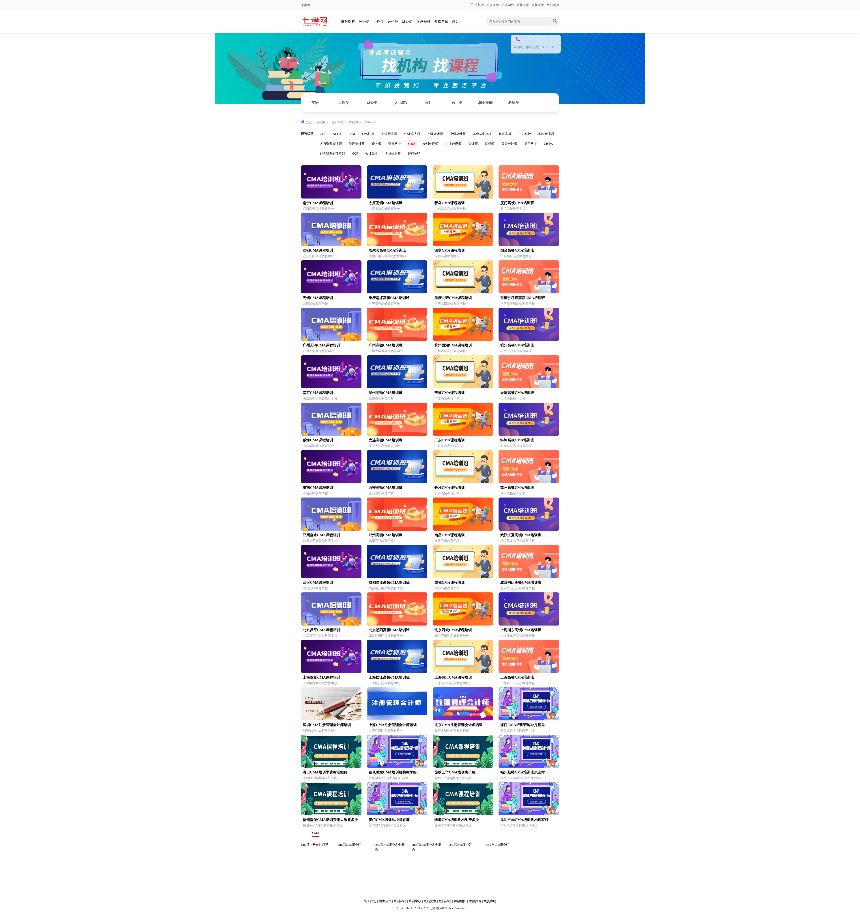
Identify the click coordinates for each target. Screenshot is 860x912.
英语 (315, 103)
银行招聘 (414, 153)
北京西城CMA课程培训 (453, 630)
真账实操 (505, 134)
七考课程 (337, 122)
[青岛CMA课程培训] (463, 197)
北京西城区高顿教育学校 (451, 635)
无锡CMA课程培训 (318, 298)
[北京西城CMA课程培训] (463, 624)
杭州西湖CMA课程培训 (453, 345)
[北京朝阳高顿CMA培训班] (397, 624)
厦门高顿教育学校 (512, 208)
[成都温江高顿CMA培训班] (397, 577)
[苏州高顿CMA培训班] (529, 482)
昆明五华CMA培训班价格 (454, 772)
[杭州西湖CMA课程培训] (463, 340)
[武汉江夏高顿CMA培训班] (529, 529)
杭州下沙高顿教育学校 (516, 351)
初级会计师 (435, 134)
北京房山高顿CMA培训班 (520, 582)
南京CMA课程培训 (318, 393)
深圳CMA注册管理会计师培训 (327, 725)
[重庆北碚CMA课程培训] (463, 292)
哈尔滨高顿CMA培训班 (387, 250)
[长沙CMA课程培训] (463, 482)
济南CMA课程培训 (318, 487)
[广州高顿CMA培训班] (397, 340)
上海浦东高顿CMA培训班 (520, 630)
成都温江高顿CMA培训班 (389, 582)
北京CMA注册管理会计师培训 (458, 725)
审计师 (473, 143)
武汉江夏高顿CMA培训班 (520, 535)
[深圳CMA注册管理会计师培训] (331, 719)
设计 (455, 21)
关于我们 (370, 901)
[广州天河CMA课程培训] (331, 340)
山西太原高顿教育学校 (384, 208)
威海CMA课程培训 (318, 440)
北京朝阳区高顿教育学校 (386, 635)
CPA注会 (368, 134)
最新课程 (537, 5)
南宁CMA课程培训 (318, 203)
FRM (351, 134)
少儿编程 (400, 103)
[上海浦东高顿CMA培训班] (529, 624)
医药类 (392, 21)
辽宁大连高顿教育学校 (384, 446)
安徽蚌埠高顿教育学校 (516, 446)
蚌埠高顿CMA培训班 (517, 440)
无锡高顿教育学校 (315, 303)
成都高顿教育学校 (447, 588)
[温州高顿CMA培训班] (397, 387)
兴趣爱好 (423, 21)
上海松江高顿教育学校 (384, 683)
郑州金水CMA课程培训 (321, 535)
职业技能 (485, 103)
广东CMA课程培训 (449, 440)
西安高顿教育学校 (381, 493)
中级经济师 (412, 134)
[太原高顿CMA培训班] (397, 197)
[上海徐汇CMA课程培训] (463, 672)
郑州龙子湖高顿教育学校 (320, 541)
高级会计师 (509, 143)
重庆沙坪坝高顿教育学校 (517, 303)
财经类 (407, 21)
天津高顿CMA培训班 (517, 393)
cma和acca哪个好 (349, 844)
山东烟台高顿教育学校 (516, 256)
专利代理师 (430, 143)
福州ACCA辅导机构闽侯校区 (323, 825)
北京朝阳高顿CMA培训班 (389, 630)
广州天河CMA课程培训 (321, 345)
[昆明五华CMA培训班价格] (463, 767)
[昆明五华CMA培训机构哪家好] (529, 814)
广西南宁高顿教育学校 (318, 208)
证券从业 (394, 143)
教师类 (513, 103)
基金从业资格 (482, 134)
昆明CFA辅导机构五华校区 (453, 778)
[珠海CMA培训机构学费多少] (463, 814)
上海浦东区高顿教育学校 (517, 635)
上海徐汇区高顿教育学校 (451, 683)
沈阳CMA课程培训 (318, 250)
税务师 (376, 143)
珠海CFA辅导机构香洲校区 (453, 825)
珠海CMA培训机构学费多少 (456, 820)
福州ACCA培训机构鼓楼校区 (520, 778)
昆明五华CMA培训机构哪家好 (524, 820)
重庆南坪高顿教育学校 (384, 303)
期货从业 (530, 143)
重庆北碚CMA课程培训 (453, 298)
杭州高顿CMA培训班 (517, 345)
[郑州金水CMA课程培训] (331, 529)
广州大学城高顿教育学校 (386, 351)
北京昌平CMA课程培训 (321, 630)
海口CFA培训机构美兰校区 (519, 730)
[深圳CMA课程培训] (463, 245)
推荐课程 (348, 21)
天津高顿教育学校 (512, 398)
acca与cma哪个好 (497, 844)
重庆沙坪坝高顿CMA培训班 (522, 298)
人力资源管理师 (331, 143)
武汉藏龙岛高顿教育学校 (517, 541)
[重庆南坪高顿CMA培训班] (397, 292)
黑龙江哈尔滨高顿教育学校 (387, 256)
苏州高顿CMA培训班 (517, 487)
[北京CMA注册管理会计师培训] (463, 719)
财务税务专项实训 (332, 153)
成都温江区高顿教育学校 (386, 588)
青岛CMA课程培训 (449, 203)
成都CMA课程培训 (449, 582)
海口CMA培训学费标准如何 (325, 772)
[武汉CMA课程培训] (331, 577)
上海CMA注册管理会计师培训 (393, 725)
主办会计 (524, 134)
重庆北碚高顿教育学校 (450, 303)
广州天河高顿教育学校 (318, 351)
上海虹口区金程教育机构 (386, 730)
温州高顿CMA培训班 (385, 393)
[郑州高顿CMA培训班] (397, 529)
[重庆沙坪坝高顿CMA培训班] (529, 292)
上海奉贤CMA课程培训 (321, 677)
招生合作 (385, 901)
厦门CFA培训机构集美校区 (387, 825)
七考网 (320, 122)
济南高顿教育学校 (315, 493)
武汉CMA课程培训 (318, 582)
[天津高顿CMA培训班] (529, 387)
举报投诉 (475, 901)
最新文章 (522, 5)
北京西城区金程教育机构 (451, 730)
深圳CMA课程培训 (449, 250)
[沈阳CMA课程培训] (331, 245)
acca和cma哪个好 (460, 844)
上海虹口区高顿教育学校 (517, 683)
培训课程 (492, 5)
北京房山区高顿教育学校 (517, 588)
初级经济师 (389, 134)
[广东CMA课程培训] (463, 434)
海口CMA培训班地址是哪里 (522, 725)
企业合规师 (453, 143)
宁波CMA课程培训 (449, 393)
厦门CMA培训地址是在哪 (389, 820)
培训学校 (507, 5)
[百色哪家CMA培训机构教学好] (397, 767)
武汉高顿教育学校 (315, 588)
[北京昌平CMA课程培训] (331, 624)
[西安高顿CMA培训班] (397, 482)
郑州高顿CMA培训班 (385, 535)
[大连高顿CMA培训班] (397, 434)
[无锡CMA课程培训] (331, 292)
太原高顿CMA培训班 (385, 203)
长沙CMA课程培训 (449, 487)
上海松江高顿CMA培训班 (389, 677)
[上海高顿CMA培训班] (529, 672)
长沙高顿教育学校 (447, 493)
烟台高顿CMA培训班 (517, 250)
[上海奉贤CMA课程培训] (331, 672)
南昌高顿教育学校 (447, 541)
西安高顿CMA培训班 (385, 487)
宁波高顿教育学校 (447, 398)
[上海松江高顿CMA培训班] (397, 672)
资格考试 (441, 21)
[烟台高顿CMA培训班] (529, 245)
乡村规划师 (393, 153)
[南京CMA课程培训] (331, 387)
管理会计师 (357, 143)
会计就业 (371, 153)
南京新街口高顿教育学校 (320, 398)
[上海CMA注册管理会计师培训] (397, 719)
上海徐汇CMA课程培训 (453, 677)
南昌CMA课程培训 (449, 535)
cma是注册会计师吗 (314, 844)
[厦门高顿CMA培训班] (529, 197)
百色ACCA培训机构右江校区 (388, 778)
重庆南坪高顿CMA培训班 (389, 298)
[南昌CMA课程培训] (463, 529)
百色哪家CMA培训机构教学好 (393, 772)
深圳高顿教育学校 (447, 256)
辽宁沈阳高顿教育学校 (318, 256)
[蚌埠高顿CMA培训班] (529, 434)
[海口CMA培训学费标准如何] (331, 767)
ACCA (337, 134)
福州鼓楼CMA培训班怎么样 (522, 772)
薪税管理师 (546, 134)
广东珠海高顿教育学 (448, 446)
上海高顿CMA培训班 (517, 677)
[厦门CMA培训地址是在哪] (397, 814)
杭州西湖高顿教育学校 (450, 351)
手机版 (479, 5)
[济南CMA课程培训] (331, 482)
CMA (367, 122)
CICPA (548, 143)
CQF (355, 153)
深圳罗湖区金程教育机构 (320, 730)
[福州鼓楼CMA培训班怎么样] (529, 767)
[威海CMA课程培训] (331, 434)
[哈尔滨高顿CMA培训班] (397, 245)
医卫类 (457, 103)
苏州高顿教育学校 (512, 493)
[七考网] (315, 25)
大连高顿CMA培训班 (385, 440)
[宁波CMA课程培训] (463, 387)
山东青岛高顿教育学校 (450, 208)
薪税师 (489, 143)
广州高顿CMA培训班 (385, 345)
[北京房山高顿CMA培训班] (529, 577)
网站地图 (552, 5)
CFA (323, 134)
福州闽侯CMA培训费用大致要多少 (330, 820)
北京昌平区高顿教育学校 (320, 635)
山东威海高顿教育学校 (318, 446)
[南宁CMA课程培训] (331, 197)
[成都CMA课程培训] (463, 577)
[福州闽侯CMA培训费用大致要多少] (331, 814)
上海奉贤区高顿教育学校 (320, 683)
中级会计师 (458, 134)
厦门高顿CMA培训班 (517, 203)
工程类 (378, 21)
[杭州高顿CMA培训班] (529, 340)
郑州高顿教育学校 (381, 541)
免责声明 (490, 901)
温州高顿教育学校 (381, 398)
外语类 (364, 21)
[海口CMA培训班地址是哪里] (529, 719)
